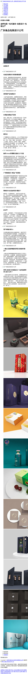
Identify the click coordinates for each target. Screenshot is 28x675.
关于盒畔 (5, 5)
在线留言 (5, 654)
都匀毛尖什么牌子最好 (19, 671)
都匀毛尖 (11, 670)
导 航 (24, 1)
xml (13, 661)
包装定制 (5, 8)
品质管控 (5, 13)
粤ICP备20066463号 (7, 661)
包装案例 (5, 7)
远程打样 (5, 10)
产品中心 (5, 11)
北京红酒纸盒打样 (18, 670)
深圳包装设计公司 (8, 671)
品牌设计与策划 (5, 670)
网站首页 (5, 4)
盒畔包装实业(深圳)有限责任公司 (15, 660)
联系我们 (5, 14)
